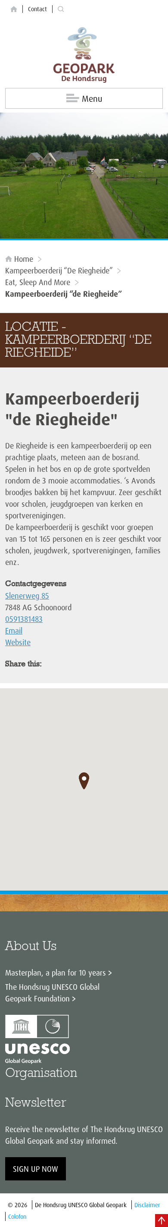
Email (13, 630)
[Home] (13, 9)
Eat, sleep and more (37, 282)
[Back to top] (161, 1220)
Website (18, 642)
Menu (92, 98)
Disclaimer (147, 1204)
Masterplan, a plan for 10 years (55, 972)
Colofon (17, 1216)
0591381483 (24, 619)
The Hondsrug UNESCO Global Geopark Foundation (52, 992)
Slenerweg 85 (27, 595)
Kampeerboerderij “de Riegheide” (58, 270)
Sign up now (35, 1169)
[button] (84, 781)
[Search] (61, 9)
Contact (37, 9)
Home (23, 259)
